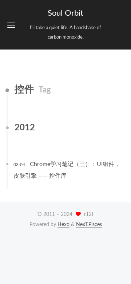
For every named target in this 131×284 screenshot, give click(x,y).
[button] (11, 25)
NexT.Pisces (89, 224)
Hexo (63, 224)
